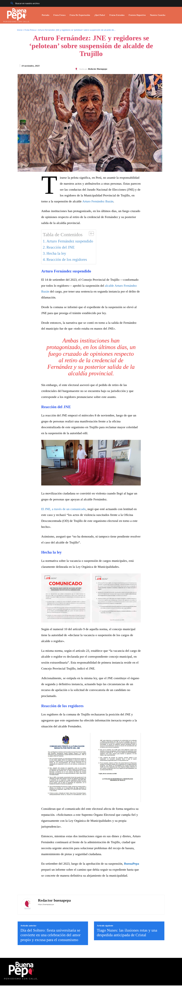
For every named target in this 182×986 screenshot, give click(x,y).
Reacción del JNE (60, 247)
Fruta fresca (30, 30)
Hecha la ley (56, 253)
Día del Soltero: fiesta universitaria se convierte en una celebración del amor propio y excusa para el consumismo (50, 935)
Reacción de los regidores (66, 259)
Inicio (19, 30)
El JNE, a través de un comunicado (63, 509)
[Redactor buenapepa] (76, 69)
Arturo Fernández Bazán (97, 201)
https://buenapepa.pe (46, 904)
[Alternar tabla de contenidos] (90, 233)
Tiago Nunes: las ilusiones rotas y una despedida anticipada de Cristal (127, 932)
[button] (24, 3)
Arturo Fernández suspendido (69, 241)
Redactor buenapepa (97, 69)
